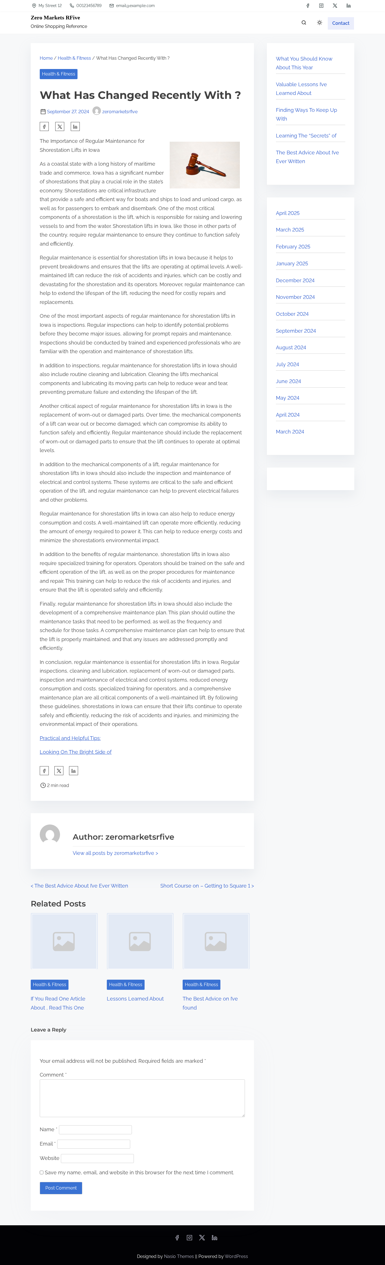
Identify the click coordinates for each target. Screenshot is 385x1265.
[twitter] (335, 5)
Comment (53, 1075)
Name (48, 1129)
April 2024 (288, 415)
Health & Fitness (74, 58)
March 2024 (290, 432)
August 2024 (291, 347)
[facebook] (307, 5)
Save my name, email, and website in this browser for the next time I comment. (139, 1172)
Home (46, 58)
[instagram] (321, 5)
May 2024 (287, 398)
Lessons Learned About (135, 999)
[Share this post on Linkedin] (75, 126)
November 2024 (295, 297)
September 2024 (296, 331)
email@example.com (135, 5)
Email (48, 1144)
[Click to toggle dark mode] (320, 23)
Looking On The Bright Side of (76, 752)
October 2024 (292, 314)
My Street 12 (49, 5)
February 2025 (293, 247)
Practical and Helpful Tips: (70, 738)
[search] (304, 24)
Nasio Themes (179, 1256)
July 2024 (287, 364)
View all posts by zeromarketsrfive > (115, 853)
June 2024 (288, 381)
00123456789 (88, 5)
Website (49, 1158)
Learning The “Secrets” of (306, 136)
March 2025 (290, 230)
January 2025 (292, 263)
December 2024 (295, 280)
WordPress (236, 1256)
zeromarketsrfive (120, 111)
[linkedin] (348, 5)
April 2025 (288, 213)
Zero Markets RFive (55, 17)
